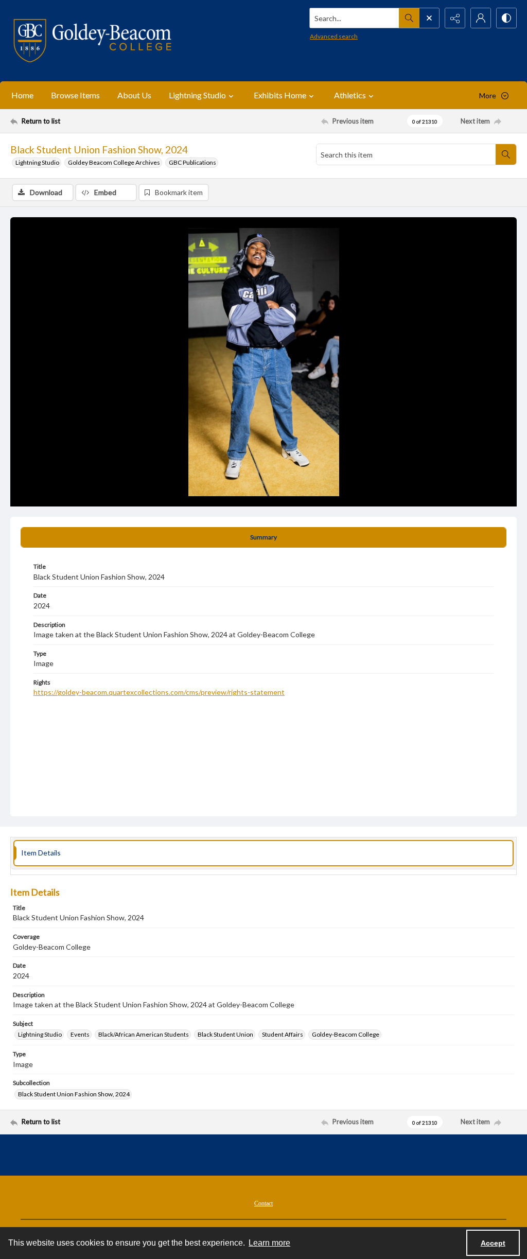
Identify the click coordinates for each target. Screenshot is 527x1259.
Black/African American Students (143, 1034)
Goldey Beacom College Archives (114, 162)
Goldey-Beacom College (345, 1034)
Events (80, 1034)
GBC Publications (192, 162)
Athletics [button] (350, 95)
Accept (493, 1243)
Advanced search (334, 36)
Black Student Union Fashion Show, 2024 (74, 1094)
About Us (134, 95)
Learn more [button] (269, 1242)
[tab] (263, 537)
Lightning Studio (37, 162)
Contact (263, 1203)
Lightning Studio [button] (197, 95)
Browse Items (75, 95)
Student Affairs (282, 1034)
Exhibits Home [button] (280, 95)
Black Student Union (225, 1034)
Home (22, 95)
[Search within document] (506, 154)
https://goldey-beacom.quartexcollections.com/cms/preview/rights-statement (159, 692)
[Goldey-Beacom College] (92, 40)
